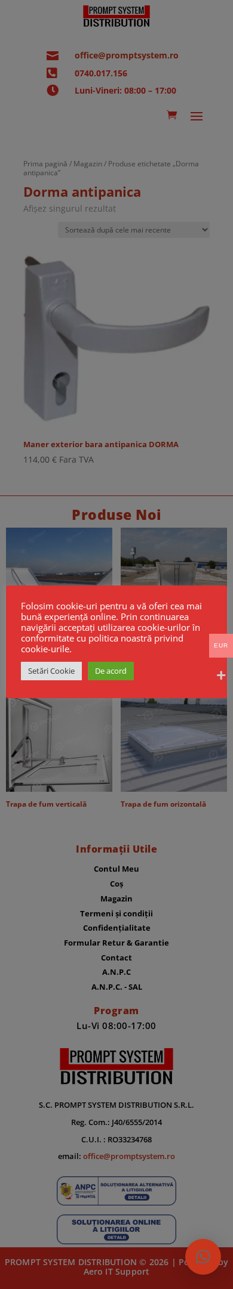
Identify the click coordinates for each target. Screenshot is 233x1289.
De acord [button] (111, 670)
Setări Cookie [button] (51, 670)
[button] (203, 1257)
